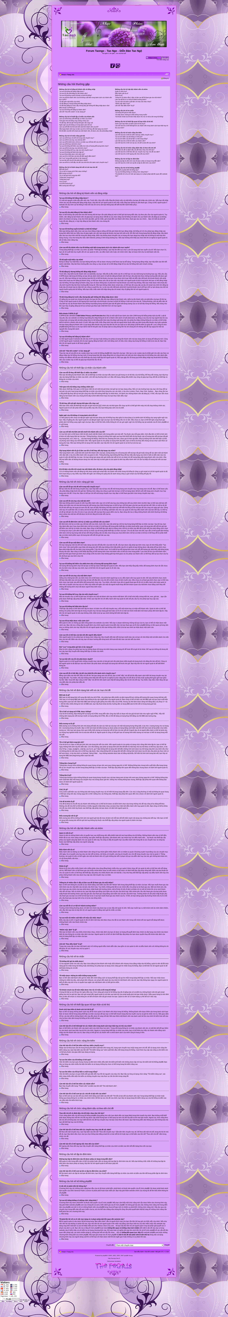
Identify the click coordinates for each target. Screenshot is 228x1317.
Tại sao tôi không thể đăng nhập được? (71, 91)
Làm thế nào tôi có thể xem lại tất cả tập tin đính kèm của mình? (135, 163)
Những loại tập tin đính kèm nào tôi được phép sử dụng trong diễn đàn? (137, 161)
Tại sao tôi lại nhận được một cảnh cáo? (72, 154)
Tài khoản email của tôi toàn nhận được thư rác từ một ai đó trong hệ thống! (139, 116)
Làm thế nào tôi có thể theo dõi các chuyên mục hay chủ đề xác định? (137, 152)
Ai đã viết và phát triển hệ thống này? (127, 170)
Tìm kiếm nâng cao (162, 59)
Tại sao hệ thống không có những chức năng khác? (131, 172)
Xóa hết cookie (149, 1251)
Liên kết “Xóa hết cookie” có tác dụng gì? (72, 112)
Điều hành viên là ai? (121, 93)
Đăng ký (166, 78)
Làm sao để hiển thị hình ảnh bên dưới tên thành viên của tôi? (78, 127)
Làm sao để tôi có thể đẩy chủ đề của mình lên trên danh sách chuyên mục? (83, 162)
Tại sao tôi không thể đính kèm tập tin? (71, 152)
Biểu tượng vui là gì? (65, 173)
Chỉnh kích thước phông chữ (167, 74)
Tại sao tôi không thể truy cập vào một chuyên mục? (76, 150)
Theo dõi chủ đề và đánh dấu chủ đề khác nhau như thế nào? (134, 150)
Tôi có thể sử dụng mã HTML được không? (73, 171)
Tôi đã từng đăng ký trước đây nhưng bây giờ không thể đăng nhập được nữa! (84, 105)
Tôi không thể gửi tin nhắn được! (125, 112)
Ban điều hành (138, 1251)
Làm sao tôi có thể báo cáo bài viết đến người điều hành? (77, 156)
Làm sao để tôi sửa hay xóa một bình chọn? (73, 148)
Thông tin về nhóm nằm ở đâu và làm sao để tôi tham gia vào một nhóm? (138, 97)
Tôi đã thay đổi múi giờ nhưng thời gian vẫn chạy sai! (76, 122)
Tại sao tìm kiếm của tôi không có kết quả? (128, 136)
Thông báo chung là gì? (66, 177)
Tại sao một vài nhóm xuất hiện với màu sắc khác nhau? (133, 101)
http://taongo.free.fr (114, 1258)
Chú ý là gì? (63, 181)
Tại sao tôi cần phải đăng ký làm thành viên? (73, 93)
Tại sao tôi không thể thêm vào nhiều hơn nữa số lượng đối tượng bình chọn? (84, 146)
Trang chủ (70, 74)
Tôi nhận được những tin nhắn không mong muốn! (131, 114)
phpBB (105, 1255)
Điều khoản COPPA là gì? (67, 107)
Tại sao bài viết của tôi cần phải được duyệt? (73, 160)
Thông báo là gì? (64, 179)
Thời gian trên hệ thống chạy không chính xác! (74, 121)
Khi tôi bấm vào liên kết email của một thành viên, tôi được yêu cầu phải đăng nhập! (85, 131)
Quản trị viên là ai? (121, 91)
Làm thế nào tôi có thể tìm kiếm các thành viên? (130, 141)
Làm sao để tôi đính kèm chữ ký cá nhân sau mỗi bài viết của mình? (81, 142)
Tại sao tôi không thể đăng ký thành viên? (72, 109)
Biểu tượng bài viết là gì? (67, 185)
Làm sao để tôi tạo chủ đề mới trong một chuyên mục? (76, 138)
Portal (63, 74)
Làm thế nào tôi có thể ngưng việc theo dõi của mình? (132, 154)
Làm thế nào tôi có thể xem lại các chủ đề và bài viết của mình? (135, 143)
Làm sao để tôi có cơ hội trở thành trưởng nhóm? (130, 99)
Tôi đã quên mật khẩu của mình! (69, 101)
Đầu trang (64, 207)
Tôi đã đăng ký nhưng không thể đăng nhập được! (75, 103)
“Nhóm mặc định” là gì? (122, 103)
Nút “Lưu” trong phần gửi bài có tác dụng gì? (73, 158)
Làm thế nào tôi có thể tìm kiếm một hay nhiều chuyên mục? (134, 135)
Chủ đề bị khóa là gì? (66, 183)
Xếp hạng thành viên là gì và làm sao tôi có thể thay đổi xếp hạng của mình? (83, 129)
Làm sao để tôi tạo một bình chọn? (70, 144)
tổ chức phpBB (144, 1188)
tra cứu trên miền (143, 1224)
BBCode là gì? (63, 169)
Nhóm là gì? (119, 95)
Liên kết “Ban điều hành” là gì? (124, 105)
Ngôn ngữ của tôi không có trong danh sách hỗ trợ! (75, 125)
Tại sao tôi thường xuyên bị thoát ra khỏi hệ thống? (75, 95)
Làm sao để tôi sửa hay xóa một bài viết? (72, 140)
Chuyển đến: (110, 1245)
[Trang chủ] (114, 46)
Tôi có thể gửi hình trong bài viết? (69, 175)
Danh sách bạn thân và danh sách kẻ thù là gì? (130, 123)
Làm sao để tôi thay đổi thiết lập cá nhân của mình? (75, 118)
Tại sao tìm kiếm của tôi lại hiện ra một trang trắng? (131, 138)
